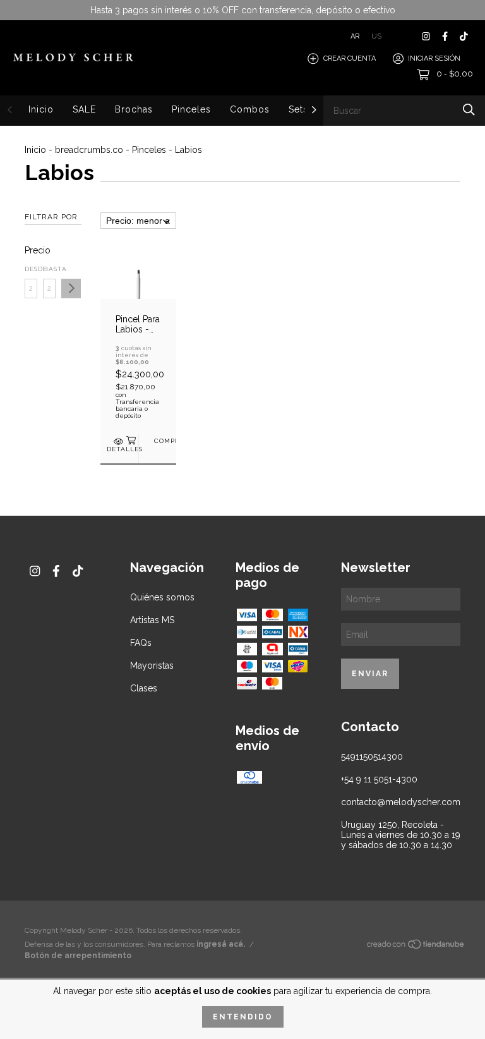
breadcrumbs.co (89, 150)
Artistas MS (152, 620)
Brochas (134, 109)
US (376, 36)
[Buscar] (469, 110)
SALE (84, 109)
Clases (143, 688)
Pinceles (191, 109)
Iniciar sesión (434, 58)
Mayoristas (152, 665)
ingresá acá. (220, 944)
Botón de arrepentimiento (78, 955)
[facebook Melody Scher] (445, 36)
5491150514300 (372, 756)
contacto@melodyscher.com (400, 802)
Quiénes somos (162, 597)
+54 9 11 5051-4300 (379, 779)
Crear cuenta (349, 58)
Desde (31, 268)
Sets (298, 109)
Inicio (41, 109)
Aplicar (71, 288)
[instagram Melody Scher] (426, 36)
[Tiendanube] (416, 947)
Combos (250, 109)
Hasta (49, 268)
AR (354, 36)
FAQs (141, 643)
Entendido (243, 1016)
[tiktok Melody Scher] (464, 36)
